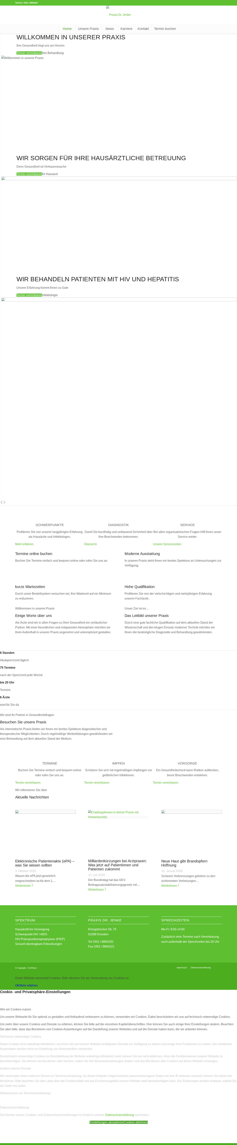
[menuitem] (67, 28)
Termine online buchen (33, 554)
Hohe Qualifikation (140, 587)
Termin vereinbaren (29, 53)
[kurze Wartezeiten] (16, 582)
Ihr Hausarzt (50, 174)
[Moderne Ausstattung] (126, 549)
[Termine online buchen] (16, 549)
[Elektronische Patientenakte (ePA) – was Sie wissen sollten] (45, 812)
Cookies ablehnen (136, 1122)
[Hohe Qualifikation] (126, 582)
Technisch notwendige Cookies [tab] (20, 1036)
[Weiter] (4, 502)
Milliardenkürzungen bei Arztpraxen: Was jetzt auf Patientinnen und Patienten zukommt (117, 865)
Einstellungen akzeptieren (106, 1122)
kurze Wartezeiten (30, 587)
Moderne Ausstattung (142, 554)
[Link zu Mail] (219, 967)
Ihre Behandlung (53, 53)
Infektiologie (50, 295)
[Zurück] (1, 502)
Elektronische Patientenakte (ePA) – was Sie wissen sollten (44, 863)
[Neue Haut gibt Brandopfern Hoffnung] (191, 812)
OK (17, 985)
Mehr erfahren (28, 985)
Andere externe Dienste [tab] (15, 1068)
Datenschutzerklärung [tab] (14, 1107)
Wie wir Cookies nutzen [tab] (15, 1009)
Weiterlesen (23, 885)
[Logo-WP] (118, 15)
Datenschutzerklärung (119, 1114)
